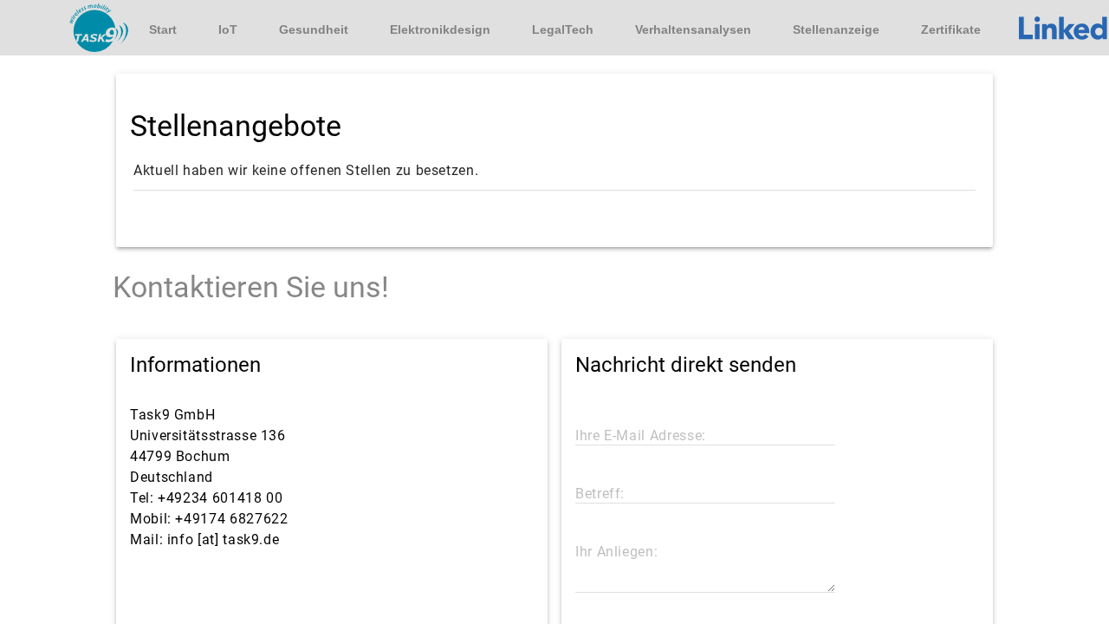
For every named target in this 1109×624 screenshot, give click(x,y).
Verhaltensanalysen (693, 29)
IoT (227, 29)
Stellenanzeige (836, 29)
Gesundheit (313, 29)
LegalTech (562, 29)
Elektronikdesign (440, 29)
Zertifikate (951, 29)
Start (163, 29)
